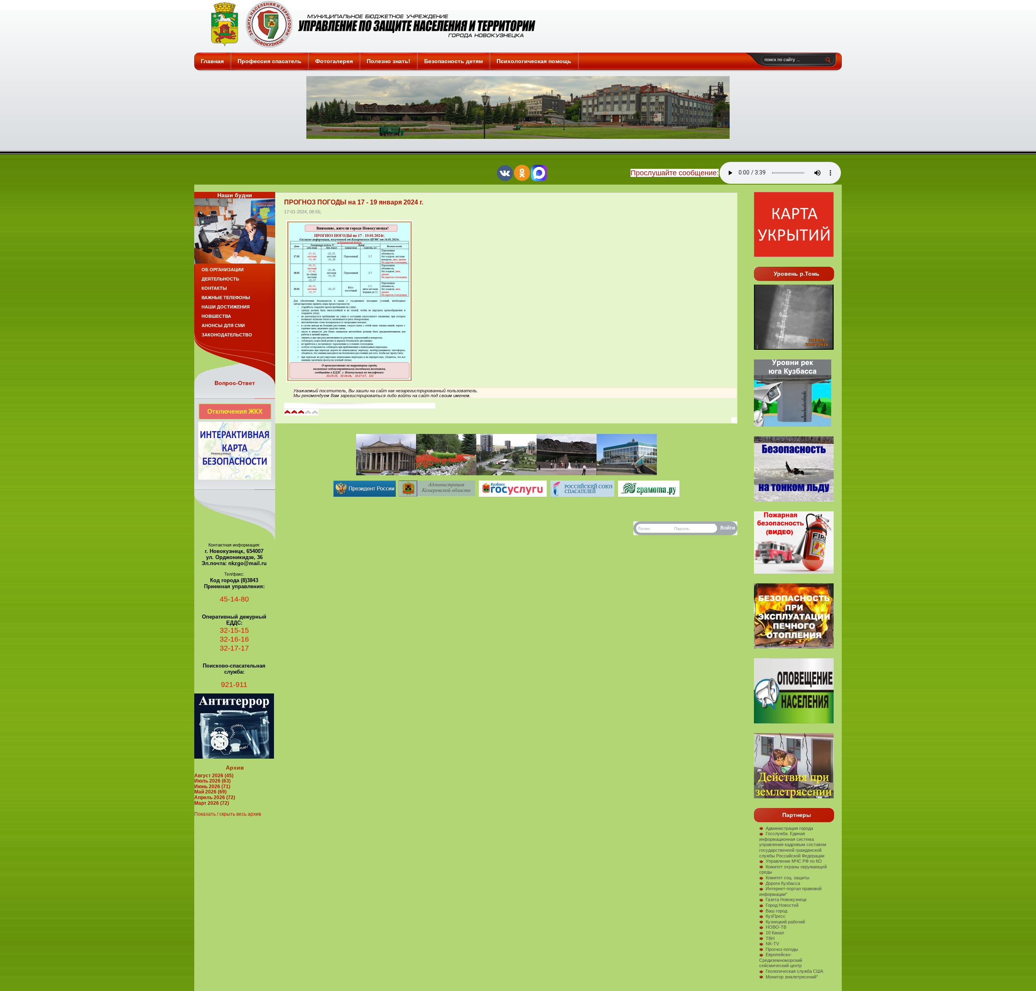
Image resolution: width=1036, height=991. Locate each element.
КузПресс (775, 916)
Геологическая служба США (794, 971)
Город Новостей (782, 905)
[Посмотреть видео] (794, 647)
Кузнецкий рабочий (785, 921)
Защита (370, 24)
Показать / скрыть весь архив (227, 814)
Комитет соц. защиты (787, 877)
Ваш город (776, 910)
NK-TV (772, 943)
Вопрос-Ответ (234, 383)
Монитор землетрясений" (792, 976)
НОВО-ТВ (776, 927)
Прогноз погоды (782, 949)
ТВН (770, 938)
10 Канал (775, 932)
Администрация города (789, 828)
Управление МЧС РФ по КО (794, 861)
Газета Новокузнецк (786, 899)
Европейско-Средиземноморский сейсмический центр (780, 960)
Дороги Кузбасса (783, 883)
